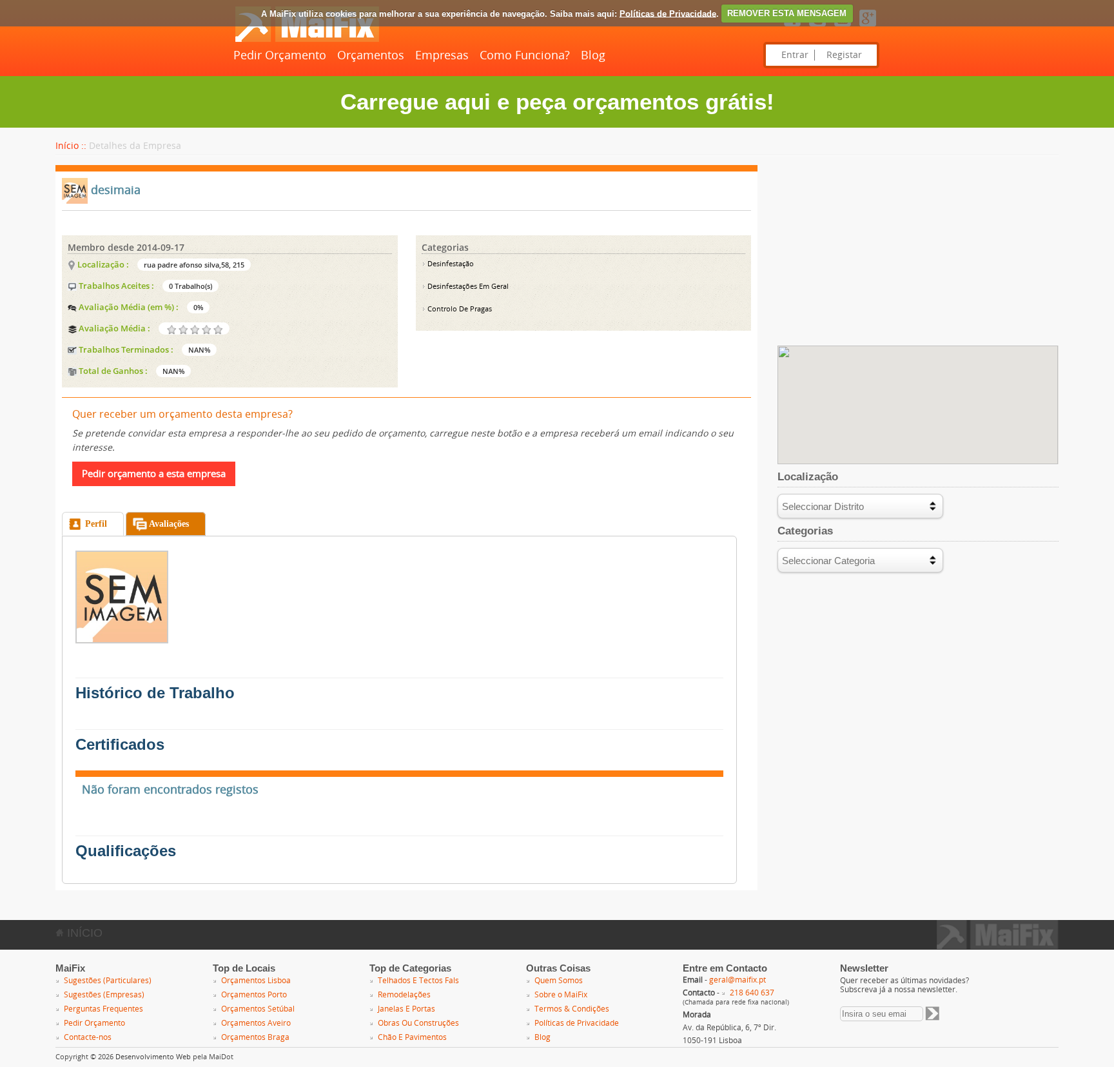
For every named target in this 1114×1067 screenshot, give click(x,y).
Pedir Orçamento (279, 55)
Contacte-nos (88, 1037)
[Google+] (867, 27)
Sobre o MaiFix (560, 994)
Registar (844, 55)
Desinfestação (449, 264)
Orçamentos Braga (255, 1037)
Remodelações (404, 994)
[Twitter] (817, 27)
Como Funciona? (525, 55)
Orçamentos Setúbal (258, 1008)
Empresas (442, 55)
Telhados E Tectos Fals (418, 980)
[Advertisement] (917, 255)
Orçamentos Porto (254, 994)
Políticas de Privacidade (668, 13)
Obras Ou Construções (418, 1023)
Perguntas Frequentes (103, 1008)
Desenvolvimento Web (153, 1057)
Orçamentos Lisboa (256, 980)
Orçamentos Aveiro (256, 1023)
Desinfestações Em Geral (467, 286)
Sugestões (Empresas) (104, 994)
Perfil (96, 524)
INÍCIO (83, 932)
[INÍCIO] (307, 39)
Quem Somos (558, 980)
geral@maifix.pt (737, 979)
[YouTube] (842, 27)
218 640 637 (752, 992)
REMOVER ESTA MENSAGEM (786, 13)
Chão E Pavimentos (412, 1037)
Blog (593, 55)
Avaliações (169, 524)
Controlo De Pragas (458, 309)
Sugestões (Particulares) (107, 980)
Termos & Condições (571, 1008)
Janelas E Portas (406, 1008)
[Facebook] (792, 27)
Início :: (70, 146)
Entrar (794, 55)
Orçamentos (370, 55)
